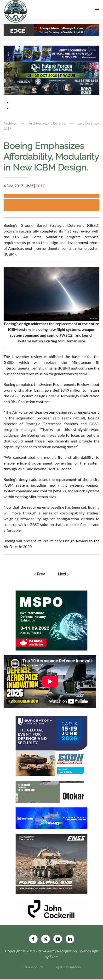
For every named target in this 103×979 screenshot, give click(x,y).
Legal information (67, 967)
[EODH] (51, 745)
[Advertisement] (53, 205)
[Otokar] (51, 791)
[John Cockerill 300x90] (51, 909)
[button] (97, 9)
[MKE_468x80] (51, 86)
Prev (41, 574)
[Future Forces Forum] (51, 69)
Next (62, 574)
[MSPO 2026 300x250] (51, 620)
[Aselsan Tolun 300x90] (51, 817)
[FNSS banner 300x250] (51, 863)
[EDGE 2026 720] (51, 29)
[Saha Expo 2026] (51, 53)
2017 (40, 185)
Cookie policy (33, 967)
